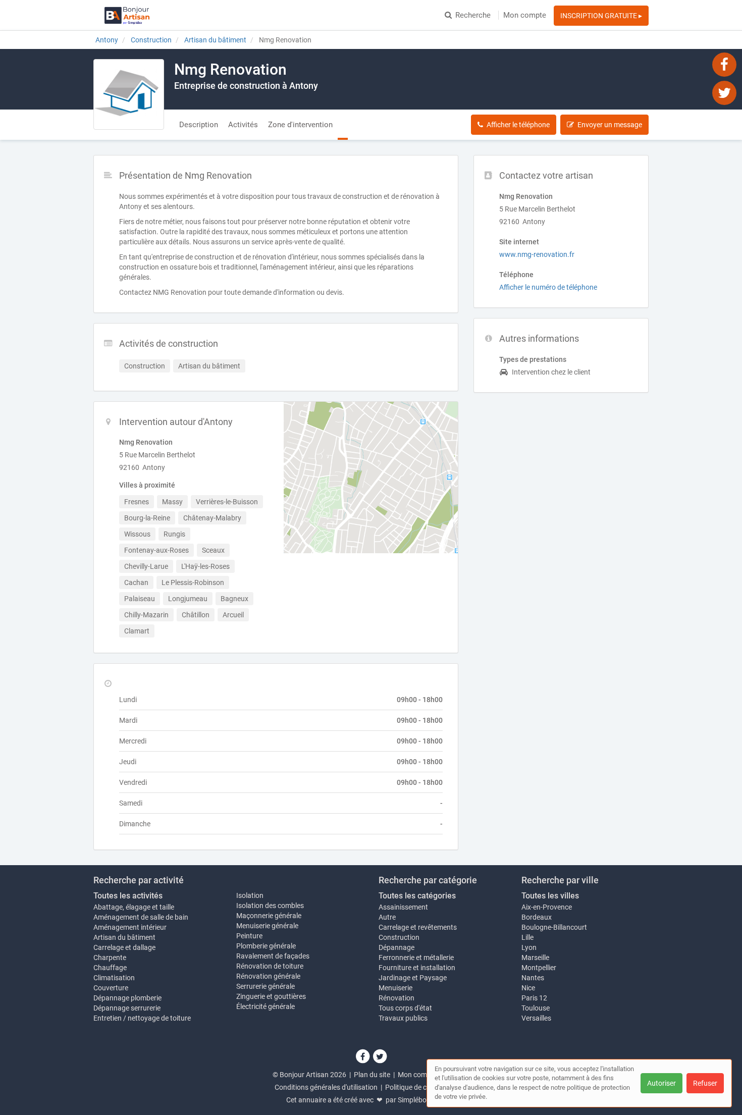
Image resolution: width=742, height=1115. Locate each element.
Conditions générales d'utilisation (326, 1087)
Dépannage (396, 947)
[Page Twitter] (724, 92)
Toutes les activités (128, 895)
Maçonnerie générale (268, 916)
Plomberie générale (266, 946)
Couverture (110, 988)
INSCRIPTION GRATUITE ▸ (601, 16)
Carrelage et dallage (124, 947)
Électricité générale (265, 1006)
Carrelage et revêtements (418, 927)
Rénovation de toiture (269, 966)
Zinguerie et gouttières (271, 996)
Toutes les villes (550, 895)
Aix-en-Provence (546, 907)
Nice (528, 988)
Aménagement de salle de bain (140, 917)
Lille (527, 937)
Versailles (536, 1018)
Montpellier (538, 968)
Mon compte (524, 15)
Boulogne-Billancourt (554, 927)
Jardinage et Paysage (413, 978)
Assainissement (403, 907)
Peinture (249, 936)
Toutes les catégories (417, 895)
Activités (243, 124)
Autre (387, 917)
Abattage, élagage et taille (133, 907)
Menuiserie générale (267, 926)
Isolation (249, 895)
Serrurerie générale (265, 986)
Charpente (109, 957)
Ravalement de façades (272, 956)
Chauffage (110, 968)
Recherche (473, 15)
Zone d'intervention (300, 124)
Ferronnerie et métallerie (416, 957)
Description (198, 124)
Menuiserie (395, 988)
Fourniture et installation (417, 968)
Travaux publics (403, 1018)
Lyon (529, 947)
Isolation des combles (270, 905)
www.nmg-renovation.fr (536, 254)
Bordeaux (536, 917)
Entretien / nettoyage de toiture (142, 1018)
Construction (399, 937)
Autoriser (661, 1083)
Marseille (535, 957)
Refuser (705, 1083)
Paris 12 (534, 998)
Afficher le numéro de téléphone (548, 287)
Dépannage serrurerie (127, 1008)
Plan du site (372, 1075)
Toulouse (535, 1008)
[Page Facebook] (724, 64)
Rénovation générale (268, 976)
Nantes (532, 978)
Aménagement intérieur (130, 927)
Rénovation (396, 998)
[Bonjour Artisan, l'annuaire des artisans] (127, 15)
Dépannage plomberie (127, 998)
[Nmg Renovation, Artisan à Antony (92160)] (129, 94)
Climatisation (114, 978)
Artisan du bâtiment (124, 937)
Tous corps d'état (405, 1008)
